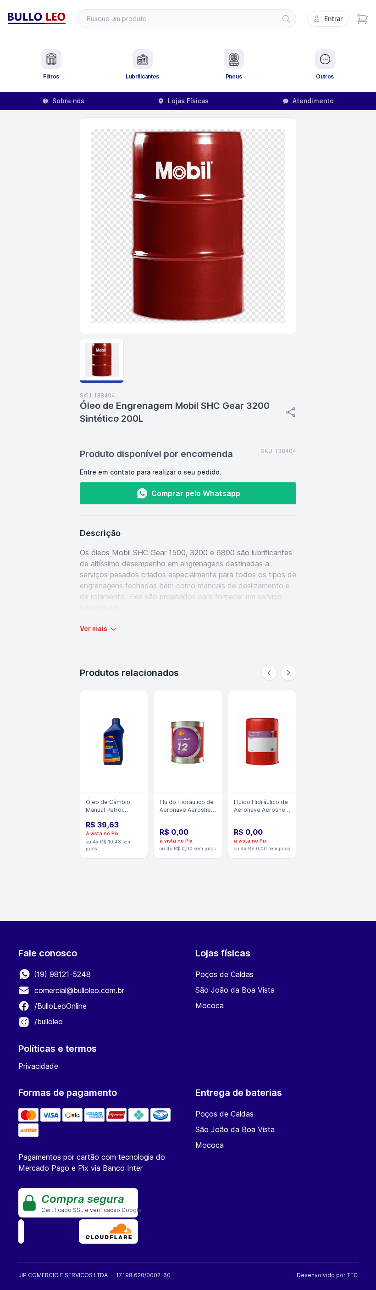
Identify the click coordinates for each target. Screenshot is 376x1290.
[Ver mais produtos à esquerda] (269, 673)
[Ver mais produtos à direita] (288, 673)
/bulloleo (47, 1021)
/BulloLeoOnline (59, 1006)
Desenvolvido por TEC (327, 1275)
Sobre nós (68, 101)
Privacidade (38, 1066)
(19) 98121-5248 (61, 974)
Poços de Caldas (224, 974)
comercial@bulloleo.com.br (79, 990)
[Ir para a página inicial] (36, 18)
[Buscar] (286, 18)
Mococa (209, 1005)
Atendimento (313, 101)
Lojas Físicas (188, 101)
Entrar (333, 18)
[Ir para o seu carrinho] (362, 18)
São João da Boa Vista (235, 989)
